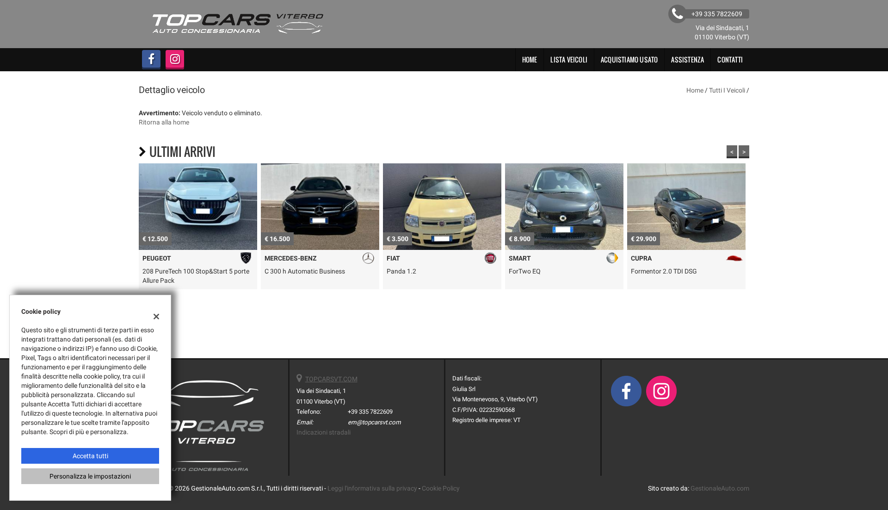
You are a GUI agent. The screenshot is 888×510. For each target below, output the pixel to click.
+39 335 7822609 (370, 411)
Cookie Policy (441, 488)
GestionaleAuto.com (720, 488)
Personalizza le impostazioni (90, 476)
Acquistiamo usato (629, 59)
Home (529, 59)
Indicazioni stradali (323, 432)
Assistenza (687, 59)
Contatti (730, 59)
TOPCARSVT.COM (331, 379)
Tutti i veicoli (727, 90)
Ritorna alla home (164, 122)
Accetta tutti (90, 456)
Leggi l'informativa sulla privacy (372, 488)
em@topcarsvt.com (374, 422)
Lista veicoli (568, 59)
